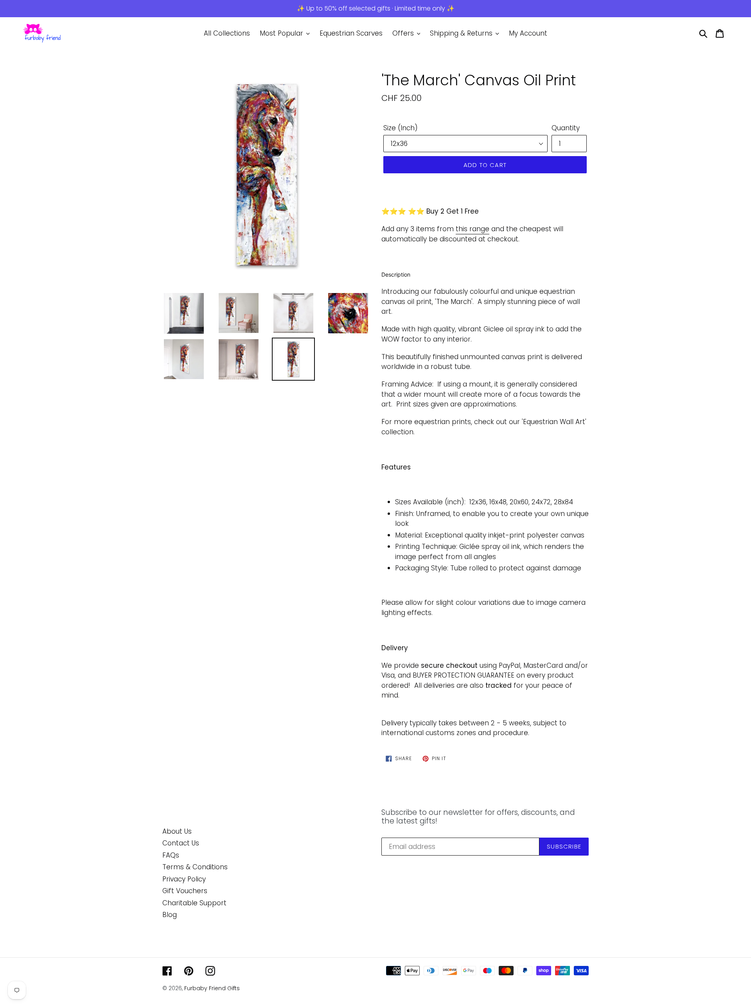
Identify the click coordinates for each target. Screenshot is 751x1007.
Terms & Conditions (195, 867)
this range (472, 229)
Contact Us (180, 843)
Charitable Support (194, 903)
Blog (169, 914)
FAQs (170, 855)
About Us (177, 831)
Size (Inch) (400, 128)
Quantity (566, 128)
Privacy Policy (184, 879)
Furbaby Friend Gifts (212, 988)
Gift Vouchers (184, 891)
